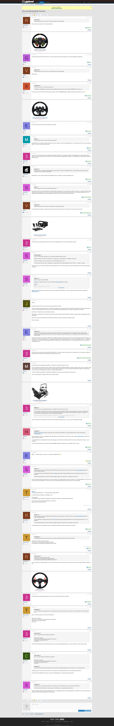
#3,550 (90, 202)
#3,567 (90, 607)
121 (38, 700)
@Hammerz (34, 290)
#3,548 (90, 166)
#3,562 (90, 489)
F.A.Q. (52, 721)
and (87, 197)
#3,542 (90, 54)
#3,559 (90, 428)
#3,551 (90, 239)
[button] (44, 2)
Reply (90, 29)
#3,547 (90, 153)
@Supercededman (59, 281)
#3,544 (90, 83)
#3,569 (90, 652)
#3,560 (90, 452)
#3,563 (90, 512)
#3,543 (90, 67)
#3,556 (90, 350)
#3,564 (90, 534)
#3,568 (90, 630)
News (37, 2)
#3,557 (90, 363)
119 (34, 700)
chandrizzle (36, 684)
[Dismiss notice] (90, 7)
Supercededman (37, 255)
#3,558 (90, 405)
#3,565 (90, 553)
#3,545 (90, 122)
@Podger (36, 281)
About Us (48, 721)
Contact (43, 721)
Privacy (71, 721)
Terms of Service (58, 721)
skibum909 (36, 431)
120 (36, 700)
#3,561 (90, 466)
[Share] (87, 17)
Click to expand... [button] (62, 287)
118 (32, 700)
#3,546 (90, 136)
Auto (62, 719)
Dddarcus (36, 407)
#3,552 (90, 252)
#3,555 (90, 329)
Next (45, 700)
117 (30, 700)
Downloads (47, 2)
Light (52, 719)
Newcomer (36, 169)
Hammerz (36, 278)
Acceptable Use (66, 721)
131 (42, 700)
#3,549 (90, 184)
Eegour (35, 138)
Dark (57, 719)
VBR (23, 12)
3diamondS (36, 19)
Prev (24, 700)
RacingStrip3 (36, 85)
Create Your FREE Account (56, 8)
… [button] (40, 700)
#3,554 (90, 300)
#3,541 (90, 17)
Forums (41, 2)
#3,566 (90, 594)
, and (85, 357)
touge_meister (37, 556)
